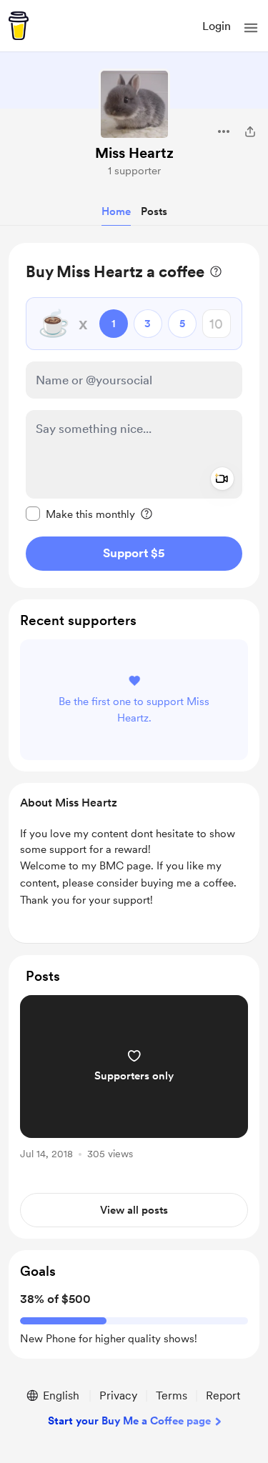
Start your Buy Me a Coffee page (129, 1420)
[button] (250, 27)
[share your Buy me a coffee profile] (250, 131)
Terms (171, 1395)
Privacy (118, 1395)
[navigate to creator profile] (134, 104)
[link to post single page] (134, 1079)
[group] (134, 1085)
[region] (134, 415)
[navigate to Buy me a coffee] (19, 25)
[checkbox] (80, 513)
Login (216, 26)
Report (223, 1395)
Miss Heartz (134, 152)
